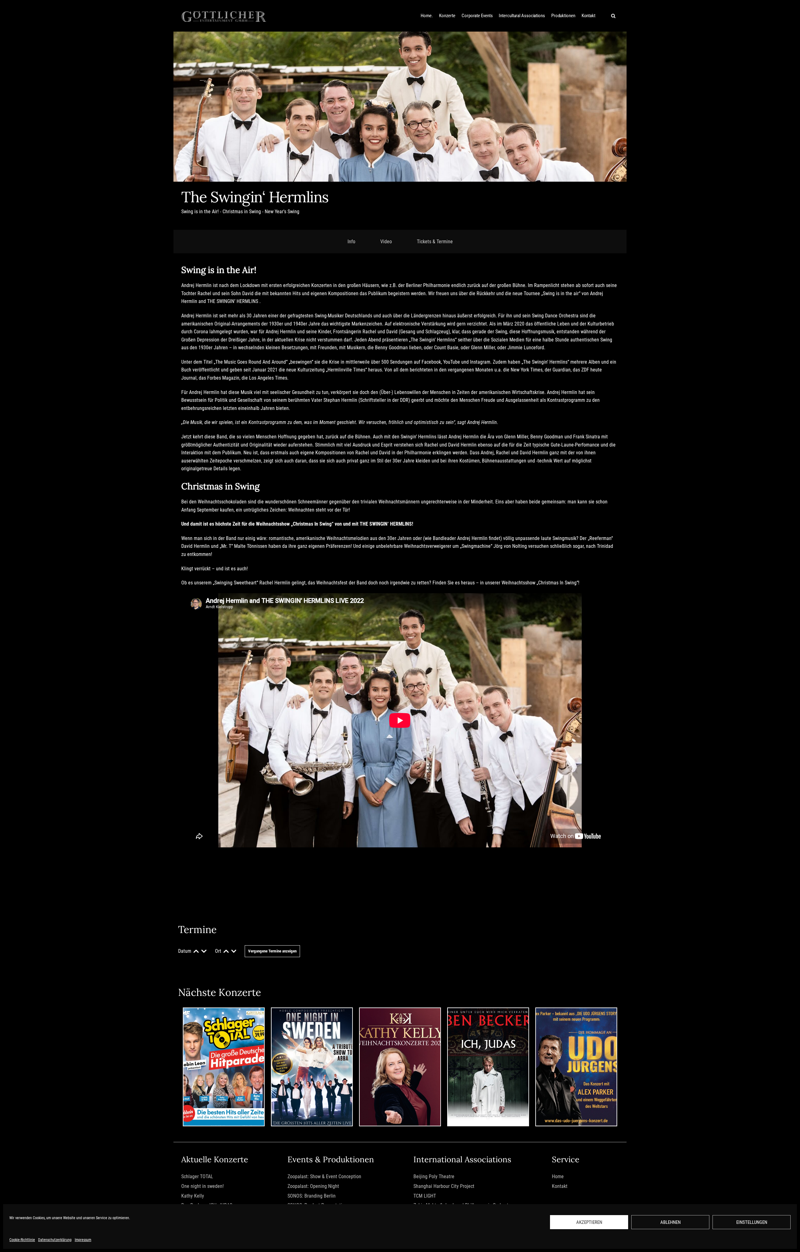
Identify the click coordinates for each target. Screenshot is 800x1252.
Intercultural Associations (522, 15)
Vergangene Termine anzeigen (272, 951)
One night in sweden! (202, 1186)
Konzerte (447, 15)
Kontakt (588, 15)
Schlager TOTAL (197, 1176)
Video (386, 242)
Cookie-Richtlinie (22, 1240)
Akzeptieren (589, 1222)
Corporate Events (477, 15)
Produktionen (563, 15)
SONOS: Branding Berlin (312, 1196)
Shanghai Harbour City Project (443, 1186)
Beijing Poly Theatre (433, 1176)
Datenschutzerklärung (55, 1240)
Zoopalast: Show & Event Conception (324, 1176)
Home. (427, 15)
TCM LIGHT (424, 1196)
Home (558, 1176)
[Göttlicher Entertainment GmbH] (224, 16)
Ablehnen (670, 1222)
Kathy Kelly (192, 1196)
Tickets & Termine (435, 242)
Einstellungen (751, 1222)
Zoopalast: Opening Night (313, 1186)
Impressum (83, 1240)
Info (351, 242)
